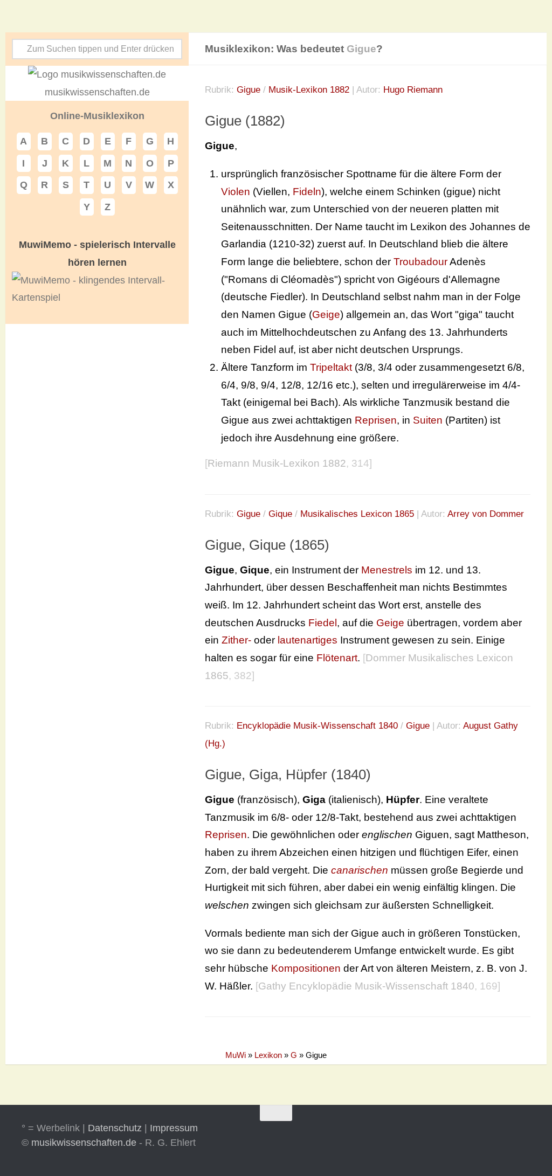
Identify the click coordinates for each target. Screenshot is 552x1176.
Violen (235, 191)
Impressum (174, 1128)
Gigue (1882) (245, 121)
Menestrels (386, 570)
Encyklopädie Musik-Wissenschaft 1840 (317, 726)
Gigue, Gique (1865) (267, 545)
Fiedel (322, 622)
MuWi (235, 1055)
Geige (326, 314)
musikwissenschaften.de (83, 1142)
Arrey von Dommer (485, 514)
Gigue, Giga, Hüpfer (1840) (288, 774)
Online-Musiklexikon (97, 115)
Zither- (236, 640)
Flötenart (336, 657)
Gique (280, 514)
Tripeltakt (331, 367)
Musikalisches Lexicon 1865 (357, 514)
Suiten (428, 420)
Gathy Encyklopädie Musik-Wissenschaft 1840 (366, 986)
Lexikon (268, 1055)
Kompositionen (306, 968)
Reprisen (376, 420)
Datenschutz (115, 1128)
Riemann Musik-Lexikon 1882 (277, 463)
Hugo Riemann (413, 90)
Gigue (248, 90)
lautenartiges (307, 640)
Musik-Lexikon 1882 (308, 90)
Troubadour (420, 261)
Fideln (307, 191)
